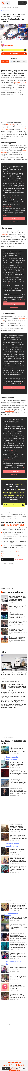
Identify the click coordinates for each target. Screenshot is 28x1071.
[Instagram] (12, 1065)
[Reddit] (16, 1065)
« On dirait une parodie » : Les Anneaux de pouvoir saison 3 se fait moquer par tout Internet (18, 837)
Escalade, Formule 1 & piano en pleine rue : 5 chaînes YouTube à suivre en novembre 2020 (18, 631)
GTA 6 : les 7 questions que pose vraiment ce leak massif (18, 977)
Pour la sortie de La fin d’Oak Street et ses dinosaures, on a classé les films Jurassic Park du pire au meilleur (13, 692)
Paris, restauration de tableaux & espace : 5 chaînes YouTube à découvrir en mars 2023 (14, 546)
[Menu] (8, 3)
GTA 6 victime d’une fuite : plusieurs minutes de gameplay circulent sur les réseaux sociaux (16, 686)
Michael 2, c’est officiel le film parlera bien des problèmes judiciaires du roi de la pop (18, 955)
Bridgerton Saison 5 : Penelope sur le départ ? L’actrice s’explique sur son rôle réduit (18, 996)
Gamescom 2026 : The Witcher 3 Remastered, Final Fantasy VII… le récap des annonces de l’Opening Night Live (18, 750)
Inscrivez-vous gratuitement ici (9, 520)
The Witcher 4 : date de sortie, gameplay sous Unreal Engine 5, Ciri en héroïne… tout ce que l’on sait (18, 791)
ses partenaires (7, 206)
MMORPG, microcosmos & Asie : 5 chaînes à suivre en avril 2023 (14, 542)
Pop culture (6, 10)
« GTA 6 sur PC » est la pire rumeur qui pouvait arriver (18, 968)
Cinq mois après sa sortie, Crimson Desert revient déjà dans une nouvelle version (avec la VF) (18, 782)
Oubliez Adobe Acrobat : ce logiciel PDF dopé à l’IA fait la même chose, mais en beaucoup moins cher (17, 598)
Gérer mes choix (14, 221)
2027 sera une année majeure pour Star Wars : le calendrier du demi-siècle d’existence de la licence (18, 936)
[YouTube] (4, 1065)
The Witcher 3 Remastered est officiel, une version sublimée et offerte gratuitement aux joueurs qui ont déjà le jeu (17, 764)
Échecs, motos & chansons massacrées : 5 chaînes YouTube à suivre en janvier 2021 (17, 639)
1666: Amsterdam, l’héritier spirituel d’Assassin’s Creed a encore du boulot (18, 773)
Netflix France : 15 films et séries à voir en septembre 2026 (17, 869)
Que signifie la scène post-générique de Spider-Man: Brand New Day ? (12, 701)
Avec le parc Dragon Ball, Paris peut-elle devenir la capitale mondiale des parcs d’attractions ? (18, 860)
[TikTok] (7, 1065)
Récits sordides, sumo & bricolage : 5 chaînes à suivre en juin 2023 (12, 533)
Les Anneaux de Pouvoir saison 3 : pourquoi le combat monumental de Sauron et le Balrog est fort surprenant (13, 705)
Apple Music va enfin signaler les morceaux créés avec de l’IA (18, 986)
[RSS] (19, 1065)
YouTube (10, 563)
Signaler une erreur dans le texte (10, 556)
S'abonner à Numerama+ (12, 505)
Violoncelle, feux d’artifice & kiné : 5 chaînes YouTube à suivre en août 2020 (17, 606)
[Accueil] (3, 3)
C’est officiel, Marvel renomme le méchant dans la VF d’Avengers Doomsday (18, 927)
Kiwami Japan (4, 234)
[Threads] (24, 1065)
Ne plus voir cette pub (7, 588)
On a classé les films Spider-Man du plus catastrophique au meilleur (13, 697)
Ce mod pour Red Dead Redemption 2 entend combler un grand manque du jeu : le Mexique (18, 827)
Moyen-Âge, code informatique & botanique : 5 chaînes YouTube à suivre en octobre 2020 (18, 623)
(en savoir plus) (12, 197)
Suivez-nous (5, 61)
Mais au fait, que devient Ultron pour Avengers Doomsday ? (17, 851)
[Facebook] (14, 1065)
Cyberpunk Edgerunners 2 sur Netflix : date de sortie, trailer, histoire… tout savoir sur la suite (18, 906)
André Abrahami (9, 411)
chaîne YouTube (10, 124)
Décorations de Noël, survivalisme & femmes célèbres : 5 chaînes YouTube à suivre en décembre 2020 (18, 615)
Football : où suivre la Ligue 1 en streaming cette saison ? (18, 917)
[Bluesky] (21, 1065)
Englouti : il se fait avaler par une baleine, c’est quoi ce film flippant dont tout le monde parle (18, 945)
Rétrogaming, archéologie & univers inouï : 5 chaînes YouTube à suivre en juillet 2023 (14, 529)
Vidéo (4, 563)
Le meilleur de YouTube (20, 82)
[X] (9, 1065)
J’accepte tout (15, 218)
